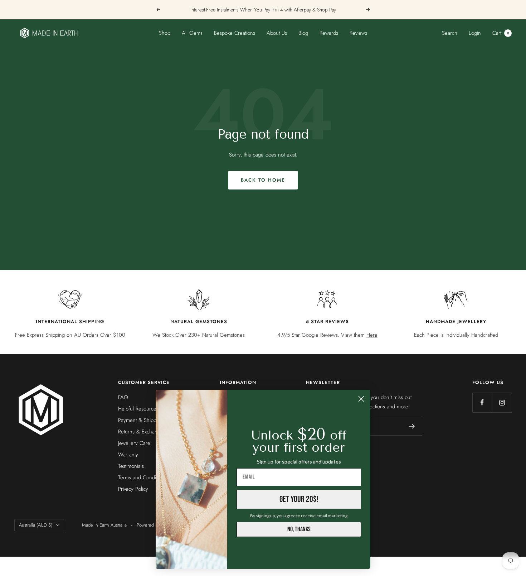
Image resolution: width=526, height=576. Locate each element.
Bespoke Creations (234, 33)
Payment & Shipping (140, 420)
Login (475, 33)
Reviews (358, 33)
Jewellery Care (134, 443)
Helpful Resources (138, 409)
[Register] (412, 426)
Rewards (329, 33)
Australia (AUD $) (36, 525)
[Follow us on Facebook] (482, 402)
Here (372, 335)
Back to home (263, 180)
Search (449, 33)
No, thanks (299, 529)
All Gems (192, 33)
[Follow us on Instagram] (502, 402)
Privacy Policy (133, 489)
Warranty (128, 455)
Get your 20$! (298, 499)
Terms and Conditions (142, 477)
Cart (500, 33)
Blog (303, 33)
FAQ (123, 397)
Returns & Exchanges (141, 432)
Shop (164, 33)
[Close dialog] (361, 399)
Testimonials (131, 466)
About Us (277, 33)
